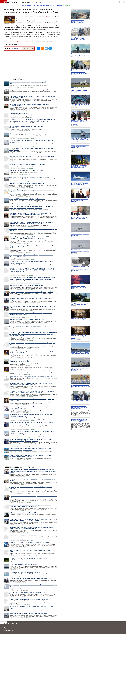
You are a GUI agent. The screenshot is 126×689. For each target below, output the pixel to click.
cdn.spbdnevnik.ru (10, 23)
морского (28, 22)
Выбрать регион (7, 628)
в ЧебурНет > (67, 5)
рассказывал (26, 41)
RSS (13, 630)
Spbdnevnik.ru (16, 48)
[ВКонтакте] (38, 48)
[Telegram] (46, 48)
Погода (42, 5)
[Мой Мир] (50, 48)
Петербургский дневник (14, 41)
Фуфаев (47, 16)
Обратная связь (7, 627)
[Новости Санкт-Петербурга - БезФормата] (9, 2)
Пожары (59, 5)
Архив (29, 5)
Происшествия (50, 5)
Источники (36, 5)
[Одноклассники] (42, 48)
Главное (23, 5)
